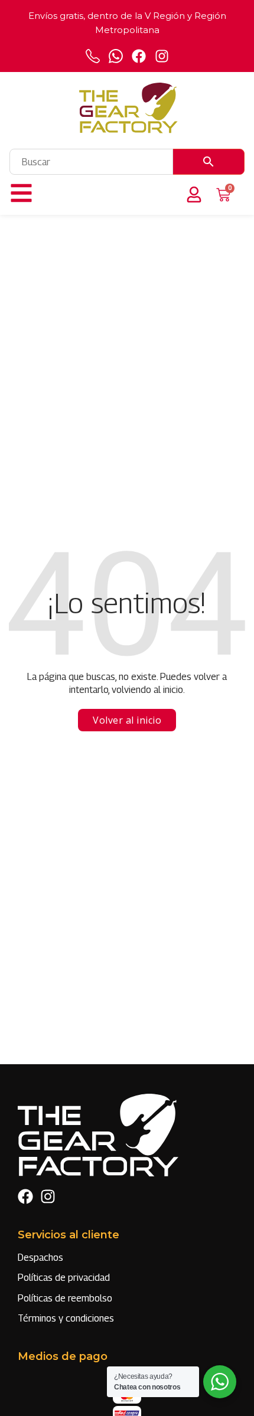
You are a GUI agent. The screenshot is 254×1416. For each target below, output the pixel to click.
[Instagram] (162, 56)
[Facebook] (139, 56)
